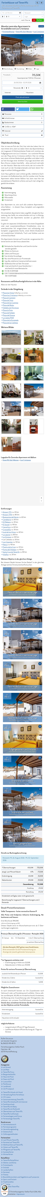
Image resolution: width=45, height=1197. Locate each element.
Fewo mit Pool (8, 1079)
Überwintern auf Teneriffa (12, 1111)
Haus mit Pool (8, 1077)
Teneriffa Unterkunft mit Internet (15, 1102)
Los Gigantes (7, 542)
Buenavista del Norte (10, 517)
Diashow (38, 63)
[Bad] (34, 373)
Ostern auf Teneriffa (10, 1147)
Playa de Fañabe (9, 313)
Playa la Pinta (8, 310)
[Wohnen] (34, 337)
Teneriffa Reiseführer (11, 1160)
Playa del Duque (9, 315)
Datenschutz (8, 1132)
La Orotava (7, 537)
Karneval (6, 1172)
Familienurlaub (8, 1104)
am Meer (6, 1070)
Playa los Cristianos (10, 295)
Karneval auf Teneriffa (11, 1142)
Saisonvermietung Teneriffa (13, 1099)
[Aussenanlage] (34, 426)
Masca (5, 544)
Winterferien (8, 1154)
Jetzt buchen (22, 101)
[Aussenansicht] (11, 391)
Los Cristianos (38, 32)
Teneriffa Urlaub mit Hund (13, 1092)
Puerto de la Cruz (9, 547)
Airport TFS (7, 512)
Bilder (30, 69)
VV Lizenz (7, 1097)
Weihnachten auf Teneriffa (13, 1145)
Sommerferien (8, 1152)
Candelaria (7, 519)
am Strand (7, 1067)
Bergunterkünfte (9, 1074)
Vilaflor (6, 554)
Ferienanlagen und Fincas (12, 1116)
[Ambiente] (34, 355)
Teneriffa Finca (8, 1072)
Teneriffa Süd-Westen (24, 32)
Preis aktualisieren (22, 97)
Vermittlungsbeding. (11, 1129)
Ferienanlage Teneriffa (11, 1119)
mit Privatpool (8, 1089)
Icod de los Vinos (9, 532)
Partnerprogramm (9, 1127)
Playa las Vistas (8, 293)
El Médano (7, 522)
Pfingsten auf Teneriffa (11, 1150)
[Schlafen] (11, 373)
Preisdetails (7, 75)
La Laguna (6, 535)
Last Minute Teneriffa (11, 1140)
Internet (8, 92)
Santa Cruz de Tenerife (11, 552)
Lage (37, 69)
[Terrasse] (34, 391)
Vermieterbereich (9, 1124)
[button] (34, 12)
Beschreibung (8, 69)
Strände (6, 1167)
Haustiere (29, 92)
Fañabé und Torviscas (11, 308)
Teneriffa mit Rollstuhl (11, 1109)
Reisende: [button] (21, 88)
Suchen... (40, 20)
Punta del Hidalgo (9, 550)
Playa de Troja (8, 300)
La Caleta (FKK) (8, 318)
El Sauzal (6, 525)
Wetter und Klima (9, 1163)
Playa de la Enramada (10, 320)
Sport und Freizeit (9, 1179)
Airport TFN (7, 515)
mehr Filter (24, 20)
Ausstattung (20, 69)
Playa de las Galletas (10, 323)
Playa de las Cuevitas (10, 303)
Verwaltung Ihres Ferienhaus (13, 1095)
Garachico (7, 527)
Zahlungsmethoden (10, 1134)
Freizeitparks (8, 1165)
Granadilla (7, 530)
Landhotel (7, 1086)
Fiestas (5, 1175)
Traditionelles (8, 1182)
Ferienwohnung (8, 32)
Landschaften (8, 1170)
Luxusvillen (7, 1082)
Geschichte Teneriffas (11, 1186)
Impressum (20, 1194)
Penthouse (7, 1084)
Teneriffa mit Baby (10, 1107)
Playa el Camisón (9, 298)
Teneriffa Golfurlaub (11, 1114)
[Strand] (11, 337)
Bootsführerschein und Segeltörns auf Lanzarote (21, 1177)
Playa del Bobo (8, 305)
